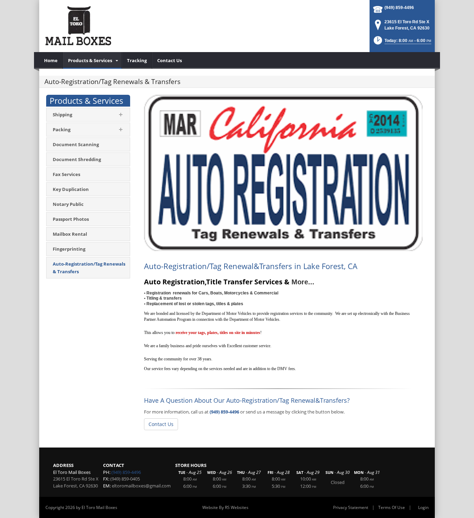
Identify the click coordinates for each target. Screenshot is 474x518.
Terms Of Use (391, 507)
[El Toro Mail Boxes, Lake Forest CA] (78, 26)
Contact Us (161, 424)
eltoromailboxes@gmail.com (141, 486)
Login (423, 507)
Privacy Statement (350, 507)
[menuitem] (51, 60)
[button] (401, 42)
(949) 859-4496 (399, 7)
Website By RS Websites (225, 507)
